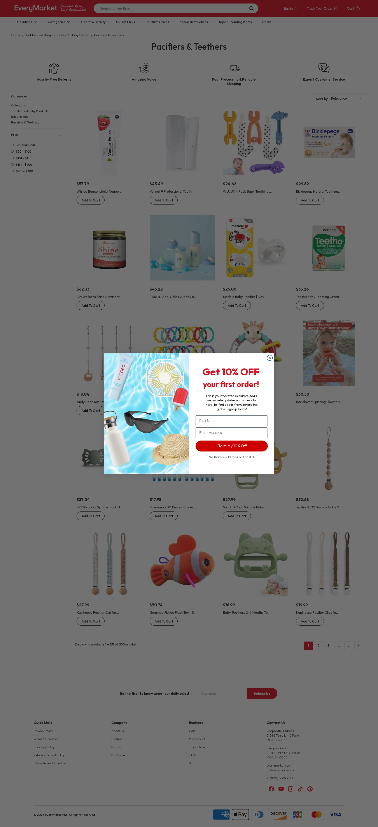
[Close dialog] (270, 358)
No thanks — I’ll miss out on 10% (232, 457)
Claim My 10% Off (232, 445)
